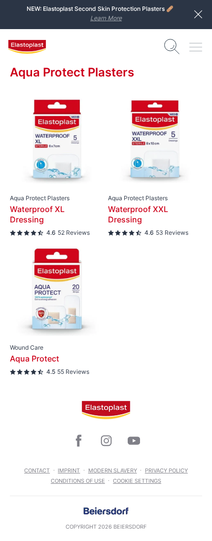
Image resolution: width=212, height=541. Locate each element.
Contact (37, 470)
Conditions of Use (78, 480)
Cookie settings (137, 480)
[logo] (27, 46)
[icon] (78, 441)
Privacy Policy (166, 470)
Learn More (106, 18)
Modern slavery (112, 470)
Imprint (69, 470)
